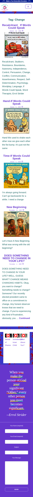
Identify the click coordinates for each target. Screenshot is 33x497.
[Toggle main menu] (28, 7)
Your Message (16, 457)
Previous (2, 347)
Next (31, 347)
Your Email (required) (16, 436)
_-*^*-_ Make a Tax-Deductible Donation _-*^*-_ (16, 1)
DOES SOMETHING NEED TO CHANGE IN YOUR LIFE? (16, 258)
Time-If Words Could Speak (16, 157)
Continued (24, 318)
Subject (16, 447)
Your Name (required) (16, 425)
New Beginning (16, 207)
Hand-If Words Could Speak (16, 102)
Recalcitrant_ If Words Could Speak (16, 26)
